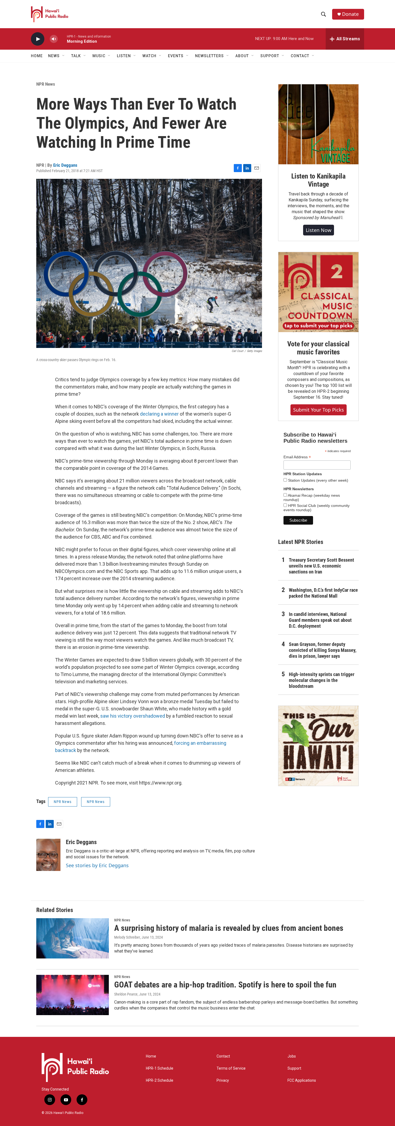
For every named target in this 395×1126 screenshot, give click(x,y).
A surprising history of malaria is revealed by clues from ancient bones (228, 928)
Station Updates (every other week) (317, 480)
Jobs (292, 1056)
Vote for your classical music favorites (318, 348)
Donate (350, 14)
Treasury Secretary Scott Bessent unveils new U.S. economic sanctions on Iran (321, 566)
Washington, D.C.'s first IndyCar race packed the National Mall (323, 593)
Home (37, 56)
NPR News (45, 84)
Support (294, 1068)
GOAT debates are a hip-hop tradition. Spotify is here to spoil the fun (225, 984)
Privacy (223, 1080)
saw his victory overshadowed (132, 716)
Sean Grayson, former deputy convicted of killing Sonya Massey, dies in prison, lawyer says (322, 650)
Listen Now (318, 230)
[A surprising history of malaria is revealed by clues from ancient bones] (72, 938)
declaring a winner (159, 414)
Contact (223, 1056)
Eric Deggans (65, 165)
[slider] (62, 39)
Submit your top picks (318, 409)
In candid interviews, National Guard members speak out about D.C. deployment (320, 620)
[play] (37, 39)
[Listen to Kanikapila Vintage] (318, 124)
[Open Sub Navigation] (64, 56)
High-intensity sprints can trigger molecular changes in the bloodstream (321, 680)
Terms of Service (231, 1068)
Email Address (297, 457)
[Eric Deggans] (48, 855)
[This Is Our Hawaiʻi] (318, 746)
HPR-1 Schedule (159, 1068)
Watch (149, 56)
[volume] (53, 39)
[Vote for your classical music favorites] (318, 292)
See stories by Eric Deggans (97, 865)
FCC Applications (302, 1080)
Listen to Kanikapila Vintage (318, 180)
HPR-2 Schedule (159, 1080)
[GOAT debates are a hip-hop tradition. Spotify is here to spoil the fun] (72, 995)
